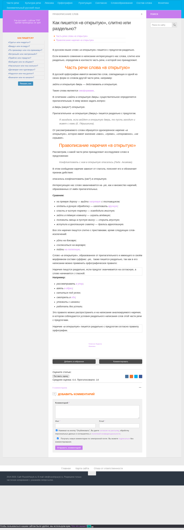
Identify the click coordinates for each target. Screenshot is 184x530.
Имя (57, 421)
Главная (66, 468)
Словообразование (122, 3)
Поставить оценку (61, 376)
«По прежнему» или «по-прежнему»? (25, 50)
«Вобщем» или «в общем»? (21, 62)
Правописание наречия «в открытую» (75, 40)
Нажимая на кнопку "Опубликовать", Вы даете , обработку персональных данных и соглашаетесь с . (92, 432)
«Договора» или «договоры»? (21, 69)
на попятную (72, 249)
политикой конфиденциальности (106, 434)
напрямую (95, 201)
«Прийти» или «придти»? (19, 58)
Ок (89, 526)
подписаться (124, 438)
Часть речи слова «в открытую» (72, 36)
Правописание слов (65, 14)
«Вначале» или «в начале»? (21, 77)
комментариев (60, 388)
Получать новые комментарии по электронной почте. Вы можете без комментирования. (94, 440)
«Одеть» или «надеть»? (19, 42)
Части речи (13, 3)
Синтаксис (101, 3)
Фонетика (163, 3)
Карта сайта (82, 468)
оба (73, 297)
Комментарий (62, 403)
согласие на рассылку (109, 430)
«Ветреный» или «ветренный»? (22, 54)
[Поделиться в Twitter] (136, 376)
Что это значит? (79, 526)
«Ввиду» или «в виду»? (19, 46)
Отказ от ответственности (108, 468)
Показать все (25, 84)
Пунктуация (85, 3)
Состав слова (144, 3)
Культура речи (33, 3)
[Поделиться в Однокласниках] (131, 376)
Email (102, 421)
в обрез (68, 288)
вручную (113, 206)
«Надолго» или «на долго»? (21, 73)
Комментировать (120, 361)
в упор (79, 283)
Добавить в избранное (74, 361)
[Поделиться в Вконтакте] (127, 376)
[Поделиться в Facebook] (140, 376)
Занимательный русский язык (23, 7)
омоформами (86, 90)
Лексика (49, 3)
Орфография (65, 3)
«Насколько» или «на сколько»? (23, 66)
